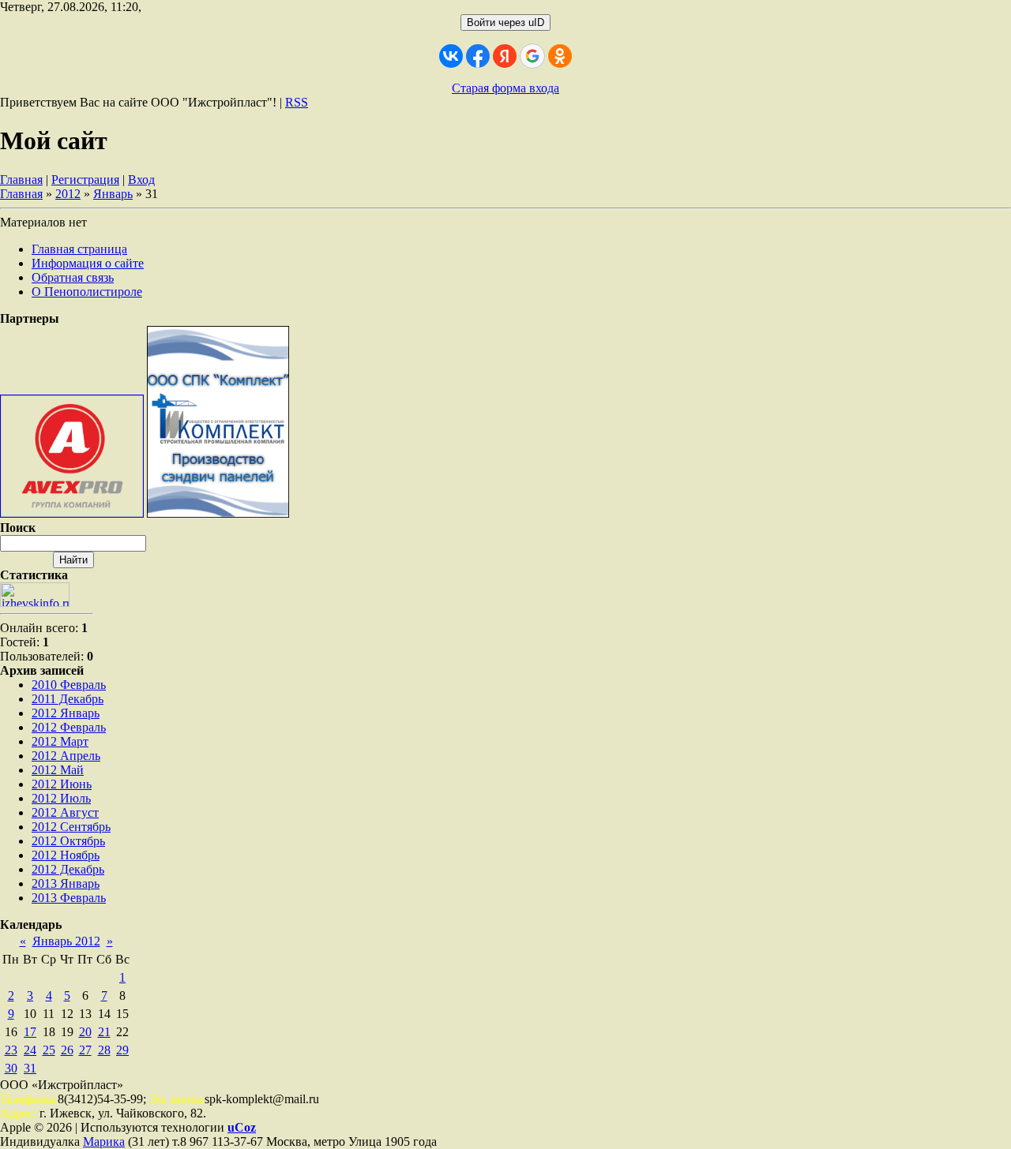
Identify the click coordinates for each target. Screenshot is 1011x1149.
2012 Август (65, 812)
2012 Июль (61, 798)
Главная (21, 179)
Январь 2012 (66, 941)
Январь (113, 193)
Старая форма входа (505, 88)
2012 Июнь (62, 784)
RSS (296, 102)
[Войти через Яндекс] (505, 56)
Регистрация (85, 179)
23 (11, 1050)
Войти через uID (505, 22)
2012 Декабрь (68, 869)
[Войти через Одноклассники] (560, 56)
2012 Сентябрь (71, 826)
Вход (141, 179)
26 (67, 1050)
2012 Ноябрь (66, 855)
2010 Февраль (69, 684)
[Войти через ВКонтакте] (451, 56)
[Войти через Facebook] (478, 56)
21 (104, 1032)
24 (30, 1050)
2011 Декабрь (67, 698)
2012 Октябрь (68, 841)
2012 (68, 193)
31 (30, 1068)
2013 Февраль (69, 897)
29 (122, 1050)
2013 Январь (66, 883)
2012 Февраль (69, 727)
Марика (104, 1141)
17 (30, 1032)
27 (85, 1050)
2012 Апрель (66, 755)
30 (11, 1068)
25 (49, 1050)
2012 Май (58, 770)
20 (85, 1032)
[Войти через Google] (532, 56)
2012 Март (60, 741)
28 (104, 1050)
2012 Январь (66, 713)
